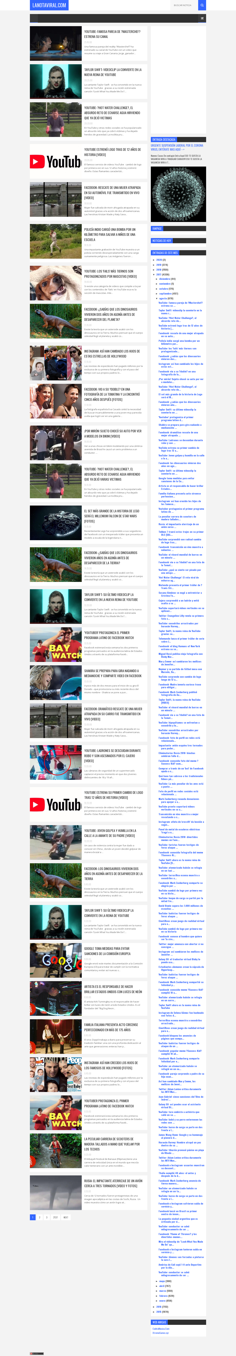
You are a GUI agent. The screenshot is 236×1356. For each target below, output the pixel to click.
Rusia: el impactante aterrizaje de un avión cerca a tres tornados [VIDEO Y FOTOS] (113, 1183)
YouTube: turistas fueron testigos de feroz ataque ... (179, 846)
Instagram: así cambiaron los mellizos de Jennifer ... (181, 953)
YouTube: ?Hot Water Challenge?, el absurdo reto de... (177, 319)
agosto (163, 298)
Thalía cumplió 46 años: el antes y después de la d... (177, 1174)
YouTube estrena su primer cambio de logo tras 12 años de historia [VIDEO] (113, 795)
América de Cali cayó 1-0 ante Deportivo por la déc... (180, 1266)
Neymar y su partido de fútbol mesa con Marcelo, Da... (180, 670)
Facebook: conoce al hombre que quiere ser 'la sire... (180, 937)
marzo (163, 1290)
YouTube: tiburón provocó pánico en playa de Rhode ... (181, 1151)
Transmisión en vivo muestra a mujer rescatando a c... (179, 815)
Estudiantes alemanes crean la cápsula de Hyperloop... (181, 968)
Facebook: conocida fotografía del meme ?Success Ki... (181, 853)
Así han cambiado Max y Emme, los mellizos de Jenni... (177, 1082)
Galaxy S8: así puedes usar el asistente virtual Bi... (180, 1105)
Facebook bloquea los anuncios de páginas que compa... (177, 1037)
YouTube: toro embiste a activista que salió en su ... (179, 1113)
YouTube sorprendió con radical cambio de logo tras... (180, 540)
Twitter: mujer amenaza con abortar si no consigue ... (181, 945)
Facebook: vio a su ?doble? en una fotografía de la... (177, 372)
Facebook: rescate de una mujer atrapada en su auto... (181, 334)
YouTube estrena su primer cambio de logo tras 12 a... (179, 449)
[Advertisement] (178, 80)
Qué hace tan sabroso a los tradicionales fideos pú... (181, 777)
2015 (159, 1311)
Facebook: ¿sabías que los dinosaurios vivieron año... (180, 403)
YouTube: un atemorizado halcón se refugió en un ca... (178, 1067)
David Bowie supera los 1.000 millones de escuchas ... (181, 907)
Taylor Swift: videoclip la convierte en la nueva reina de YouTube (112, 72)
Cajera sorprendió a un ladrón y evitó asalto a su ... (179, 602)
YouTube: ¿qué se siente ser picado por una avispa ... (180, 571)
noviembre (165, 283)
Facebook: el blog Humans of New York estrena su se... (179, 647)
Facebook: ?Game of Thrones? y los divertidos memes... (178, 1235)
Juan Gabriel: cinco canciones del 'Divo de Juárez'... (181, 1098)
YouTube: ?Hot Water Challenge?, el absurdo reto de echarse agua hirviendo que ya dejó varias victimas (112, 473)
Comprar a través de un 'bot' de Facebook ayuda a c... (181, 769)
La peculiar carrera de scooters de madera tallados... (177, 518)
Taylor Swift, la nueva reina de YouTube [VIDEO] (179, 701)
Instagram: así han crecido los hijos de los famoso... (180, 502)
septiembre (165, 293)
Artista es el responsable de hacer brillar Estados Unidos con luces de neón (113, 989)
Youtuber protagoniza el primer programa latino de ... (181, 510)
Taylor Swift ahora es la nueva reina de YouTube (179, 1006)
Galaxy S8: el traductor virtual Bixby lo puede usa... (179, 960)
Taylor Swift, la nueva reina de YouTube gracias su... (179, 632)
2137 (55, 1217)
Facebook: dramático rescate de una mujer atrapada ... (178, 433)
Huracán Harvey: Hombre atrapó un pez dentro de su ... (180, 1143)
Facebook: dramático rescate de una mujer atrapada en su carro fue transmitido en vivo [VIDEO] (113, 713)
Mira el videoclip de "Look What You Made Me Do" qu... (181, 1243)
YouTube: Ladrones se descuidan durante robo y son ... (181, 441)
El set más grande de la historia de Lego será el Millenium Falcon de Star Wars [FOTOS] (111, 515)
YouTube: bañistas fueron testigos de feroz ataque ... (179, 914)
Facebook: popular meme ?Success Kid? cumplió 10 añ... (180, 1052)
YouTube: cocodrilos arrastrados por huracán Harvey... (178, 624)
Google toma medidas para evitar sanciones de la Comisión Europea (107, 951)
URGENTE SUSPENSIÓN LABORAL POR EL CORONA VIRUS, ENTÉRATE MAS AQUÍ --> (177, 147)
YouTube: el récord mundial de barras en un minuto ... (180, 556)
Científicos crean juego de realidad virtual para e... (181, 922)
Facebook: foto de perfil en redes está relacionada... (179, 739)
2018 (159, 269)
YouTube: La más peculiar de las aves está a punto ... (181, 785)
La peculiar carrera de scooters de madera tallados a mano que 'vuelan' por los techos (112, 1143)
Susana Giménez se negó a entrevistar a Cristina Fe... (180, 594)
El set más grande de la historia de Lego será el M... (180, 395)
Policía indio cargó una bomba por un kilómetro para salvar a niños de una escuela (109, 234)
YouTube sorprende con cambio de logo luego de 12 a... (180, 678)
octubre (164, 288)
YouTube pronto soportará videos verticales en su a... (177, 808)
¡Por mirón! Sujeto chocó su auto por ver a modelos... (181, 380)
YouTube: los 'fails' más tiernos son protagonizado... (177, 349)
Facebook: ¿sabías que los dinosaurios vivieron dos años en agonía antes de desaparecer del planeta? (110, 314)
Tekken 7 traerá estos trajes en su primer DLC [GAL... (181, 533)
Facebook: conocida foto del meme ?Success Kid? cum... (178, 762)
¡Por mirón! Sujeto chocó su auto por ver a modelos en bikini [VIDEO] (112, 433)
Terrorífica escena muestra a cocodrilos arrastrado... (180, 1021)
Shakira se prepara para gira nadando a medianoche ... (180, 426)
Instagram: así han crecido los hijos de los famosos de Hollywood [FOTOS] (111, 1065)
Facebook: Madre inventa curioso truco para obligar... (180, 686)
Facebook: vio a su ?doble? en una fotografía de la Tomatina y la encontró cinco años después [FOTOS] (112, 394)
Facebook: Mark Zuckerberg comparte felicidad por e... (179, 1059)
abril (162, 1286)
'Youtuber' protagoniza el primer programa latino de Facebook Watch (109, 635)
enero (162, 1300)
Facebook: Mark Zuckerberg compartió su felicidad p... (181, 983)
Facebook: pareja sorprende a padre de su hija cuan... (181, 1075)
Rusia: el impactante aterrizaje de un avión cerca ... (179, 525)
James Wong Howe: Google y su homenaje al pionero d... (181, 1136)
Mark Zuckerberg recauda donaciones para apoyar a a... (179, 800)
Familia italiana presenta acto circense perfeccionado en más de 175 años (111, 1027)
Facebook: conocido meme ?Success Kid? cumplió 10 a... (181, 991)
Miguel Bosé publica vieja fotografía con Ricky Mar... (181, 655)
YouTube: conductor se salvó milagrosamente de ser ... (174, 1227)
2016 (159, 1306)
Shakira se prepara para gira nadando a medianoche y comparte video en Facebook (112, 673)
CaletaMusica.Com (161, 1328)
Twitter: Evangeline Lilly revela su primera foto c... (181, 617)
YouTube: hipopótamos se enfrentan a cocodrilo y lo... (179, 724)
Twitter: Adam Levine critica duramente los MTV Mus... (180, 1090)
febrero (163, 1295)
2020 (159, 259)
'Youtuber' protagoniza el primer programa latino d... (176, 418)
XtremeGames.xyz (161, 1333)
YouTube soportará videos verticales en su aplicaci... (181, 609)
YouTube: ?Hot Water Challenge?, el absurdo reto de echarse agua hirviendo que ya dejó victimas (112, 112)
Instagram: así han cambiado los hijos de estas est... (181, 365)
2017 (159, 274)
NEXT (66, 1217)
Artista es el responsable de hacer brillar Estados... (181, 487)
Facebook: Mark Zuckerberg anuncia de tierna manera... (180, 1182)
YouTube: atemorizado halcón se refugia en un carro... (180, 998)
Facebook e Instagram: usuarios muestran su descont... (181, 1166)
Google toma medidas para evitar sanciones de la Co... (176, 479)
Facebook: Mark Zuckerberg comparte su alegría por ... (181, 884)
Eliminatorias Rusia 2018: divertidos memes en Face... (178, 838)
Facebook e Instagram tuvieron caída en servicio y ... (180, 1250)
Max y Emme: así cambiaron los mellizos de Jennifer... (180, 662)
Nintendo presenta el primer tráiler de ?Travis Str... (180, 586)
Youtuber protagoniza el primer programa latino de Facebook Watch (109, 1103)
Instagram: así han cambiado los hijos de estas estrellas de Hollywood (112, 353)
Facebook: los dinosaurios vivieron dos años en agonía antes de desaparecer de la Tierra (113, 873)
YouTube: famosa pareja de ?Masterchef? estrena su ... (181, 304)
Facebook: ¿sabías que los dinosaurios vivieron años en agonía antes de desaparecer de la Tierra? (110, 557)
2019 (159, 264)
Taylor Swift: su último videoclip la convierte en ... (177, 411)
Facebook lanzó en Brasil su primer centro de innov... (178, 1212)
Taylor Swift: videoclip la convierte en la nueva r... (180, 311)
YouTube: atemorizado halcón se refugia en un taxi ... (180, 869)
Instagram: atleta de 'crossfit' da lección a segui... (181, 823)
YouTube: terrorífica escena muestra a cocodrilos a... (179, 876)
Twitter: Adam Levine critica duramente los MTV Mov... (180, 1159)
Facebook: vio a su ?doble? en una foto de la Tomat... (181, 563)
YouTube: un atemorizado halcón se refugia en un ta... (178, 1189)
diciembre (165, 278)
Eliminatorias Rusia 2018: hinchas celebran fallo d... (177, 754)
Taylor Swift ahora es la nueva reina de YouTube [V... (179, 861)
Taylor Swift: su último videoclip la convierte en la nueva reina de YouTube (111, 597)
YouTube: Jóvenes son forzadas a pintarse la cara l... (181, 1258)
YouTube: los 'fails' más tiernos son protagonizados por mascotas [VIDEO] (110, 273)
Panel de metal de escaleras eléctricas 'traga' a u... (179, 830)
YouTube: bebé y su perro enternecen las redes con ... (180, 1121)
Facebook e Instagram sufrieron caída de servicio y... (181, 1205)
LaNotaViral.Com (49, 5)
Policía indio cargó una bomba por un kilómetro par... (179, 342)
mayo (162, 1281)
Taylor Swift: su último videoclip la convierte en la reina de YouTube (109, 913)
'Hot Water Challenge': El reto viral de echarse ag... (179, 579)
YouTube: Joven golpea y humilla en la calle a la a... (181, 456)
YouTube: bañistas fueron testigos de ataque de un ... (179, 1044)
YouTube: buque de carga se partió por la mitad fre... (181, 899)
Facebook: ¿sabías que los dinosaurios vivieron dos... (180, 357)
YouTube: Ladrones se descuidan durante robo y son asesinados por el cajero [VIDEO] (112, 755)
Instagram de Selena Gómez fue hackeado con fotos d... (181, 1014)
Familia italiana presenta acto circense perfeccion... (180, 495)
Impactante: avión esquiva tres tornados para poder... (181, 746)
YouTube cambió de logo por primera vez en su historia (180, 930)
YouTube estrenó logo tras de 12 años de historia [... (180, 327)
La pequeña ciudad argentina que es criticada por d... (178, 1220)
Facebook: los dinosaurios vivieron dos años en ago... (180, 464)
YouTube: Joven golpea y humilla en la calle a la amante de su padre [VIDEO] (110, 833)
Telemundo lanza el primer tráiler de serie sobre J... (181, 640)
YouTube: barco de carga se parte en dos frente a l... (180, 1128)
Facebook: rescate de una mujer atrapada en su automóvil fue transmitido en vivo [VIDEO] (112, 192)
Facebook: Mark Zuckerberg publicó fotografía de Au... (178, 693)
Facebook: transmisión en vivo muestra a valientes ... (181, 548)
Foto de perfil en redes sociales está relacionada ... (178, 792)
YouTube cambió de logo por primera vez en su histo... (180, 892)
